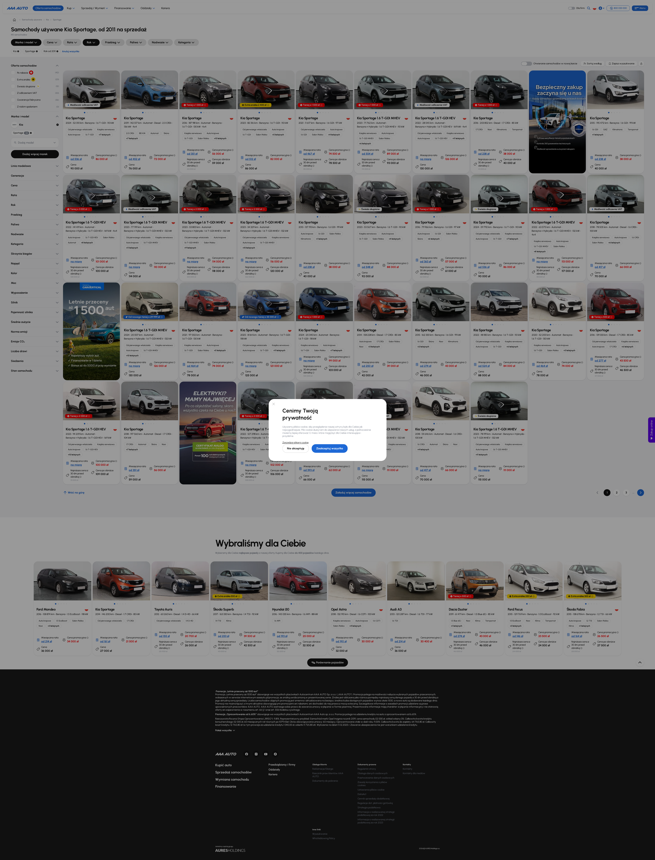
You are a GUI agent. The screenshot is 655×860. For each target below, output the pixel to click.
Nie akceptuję (295, 448)
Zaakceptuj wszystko (329, 448)
